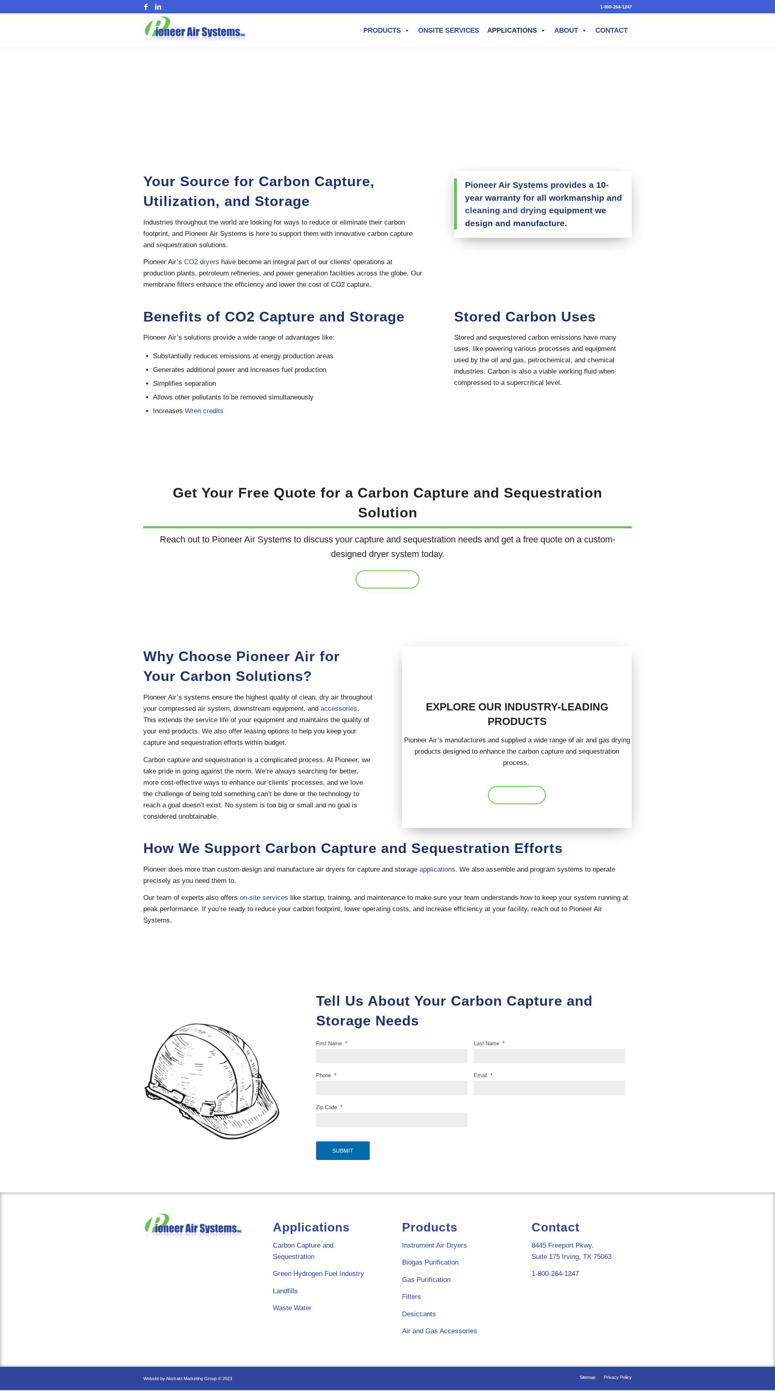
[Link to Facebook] (146, 7)
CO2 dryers (201, 262)
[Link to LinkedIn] (158, 7)
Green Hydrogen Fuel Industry (318, 1274)
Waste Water (292, 1308)
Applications (512, 30)
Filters (411, 1297)
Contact (611, 30)
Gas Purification (426, 1280)
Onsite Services (448, 30)
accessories (338, 708)
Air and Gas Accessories (439, 1331)
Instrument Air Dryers (434, 1245)
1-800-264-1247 (616, 6)
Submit (343, 1150)
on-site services (264, 897)
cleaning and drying (506, 210)
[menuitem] (614, 7)
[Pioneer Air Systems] (195, 30)
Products (382, 30)
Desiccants (419, 1314)
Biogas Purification (430, 1262)
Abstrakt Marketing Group (191, 1378)
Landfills (285, 1291)
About (566, 30)
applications (437, 869)
